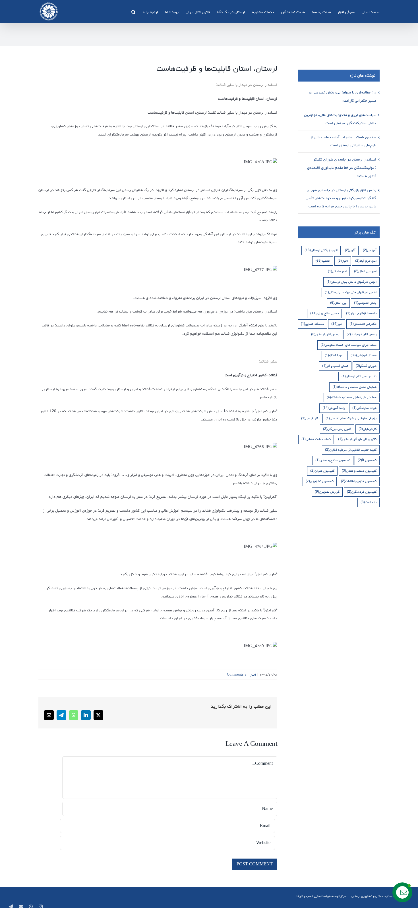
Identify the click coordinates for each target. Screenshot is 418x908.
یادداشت (368, 502)
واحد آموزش (333, 408)
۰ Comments (236, 675)
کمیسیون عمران (322, 470)
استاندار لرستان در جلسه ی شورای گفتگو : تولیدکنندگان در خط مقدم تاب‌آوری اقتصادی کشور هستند (341, 168)
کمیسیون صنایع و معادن (332, 460)
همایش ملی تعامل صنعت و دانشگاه (351, 397)
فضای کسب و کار (335, 366)
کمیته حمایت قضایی (316, 439)
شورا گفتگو (334, 355)
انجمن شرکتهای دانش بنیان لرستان (351, 281)
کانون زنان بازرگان (337, 429)
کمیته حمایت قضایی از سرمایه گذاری (350, 449)
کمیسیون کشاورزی (320, 481)
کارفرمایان (367, 429)
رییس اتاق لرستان (325, 334)
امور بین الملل (365, 271)
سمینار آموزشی (363, 355)
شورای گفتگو (366, 366)
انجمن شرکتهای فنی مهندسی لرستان (350, 292)
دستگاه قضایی (312, 323)
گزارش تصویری (327, 491)
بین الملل (338, 302)
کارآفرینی (309, 418)
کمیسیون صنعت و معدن (359, 470)
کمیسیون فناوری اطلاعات (358, 481)
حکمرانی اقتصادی (362, 323)
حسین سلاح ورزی (324, 313)
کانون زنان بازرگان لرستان (357, 439)
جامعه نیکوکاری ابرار (361, 313)
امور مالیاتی (337, 271)
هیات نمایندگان (364, 408)
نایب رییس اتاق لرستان (359, 376)
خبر (336, 323)
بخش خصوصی (365, 302)
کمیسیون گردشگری (361, 491)
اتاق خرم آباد (365, 260)
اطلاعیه (322, 260)
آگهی (350, 250)
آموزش (369, 250)
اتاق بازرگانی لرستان (321, 250)
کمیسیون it (367, 460)
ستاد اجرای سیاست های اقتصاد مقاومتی (348, 344)
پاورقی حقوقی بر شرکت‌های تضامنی (351, 418)
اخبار (253, 675)
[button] (133, 11)
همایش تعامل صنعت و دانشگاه (354, 387)
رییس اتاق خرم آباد (361, 334)
